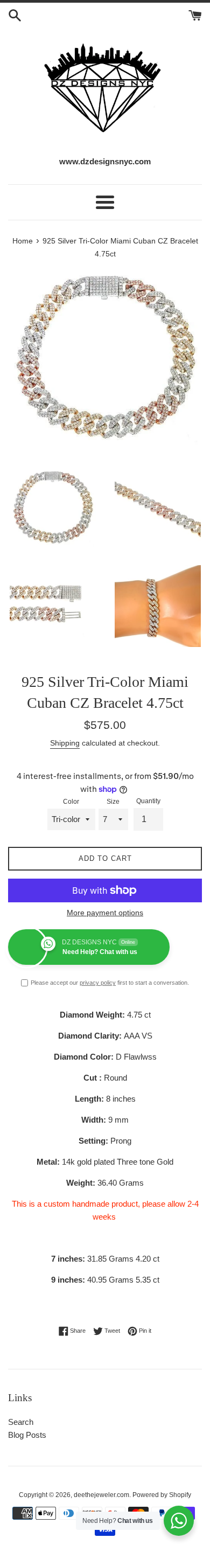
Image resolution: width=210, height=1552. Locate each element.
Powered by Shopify (161, 1495)
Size (113, 801)
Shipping (65, 743)
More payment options (105, 912)
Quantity (148, 801)
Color (71, 801)
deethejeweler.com (101, 1495)
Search (20, 1421)
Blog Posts (27, 1434)
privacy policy (98, 982)
